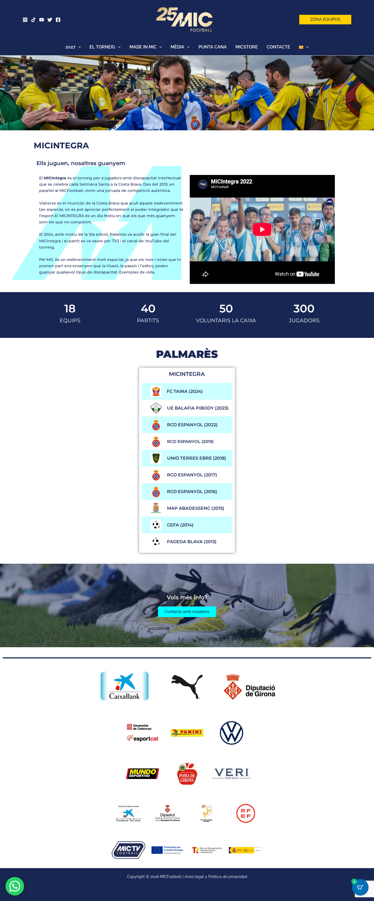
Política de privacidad (227, 876)
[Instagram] (25, 19)
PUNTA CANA (212, 47)
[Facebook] (58, 19)
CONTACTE (278, 47)
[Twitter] (49, 19)
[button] (325, 19)
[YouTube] (41, 19)
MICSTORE (246, 47)
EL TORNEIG (102, 47)
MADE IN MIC (143, 47)
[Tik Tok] (33, 19)
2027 (70, 47)
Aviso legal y (196, 876)
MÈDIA (177, 47)
